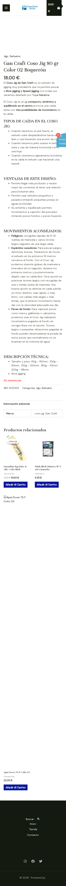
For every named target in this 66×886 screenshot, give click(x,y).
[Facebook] (33, 861)
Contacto (33, 835)
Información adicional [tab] (17, 403)
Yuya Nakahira (40, 95)
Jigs (6, 56)
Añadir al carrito (16, 484)
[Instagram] (25, 861)
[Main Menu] (6, 8)
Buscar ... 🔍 (33, 819)
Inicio (33, 823)
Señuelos (15, 56)
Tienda (33, 829)
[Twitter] (40, 861)
